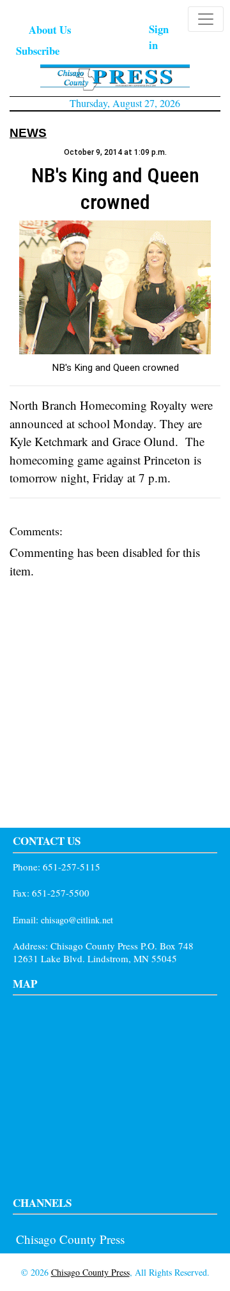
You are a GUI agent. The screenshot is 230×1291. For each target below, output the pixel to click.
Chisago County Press (70, 1239)
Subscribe (37, 51)
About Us (50, 30)
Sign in (159, 37)
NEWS (28, 133)
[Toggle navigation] (206, 19)
